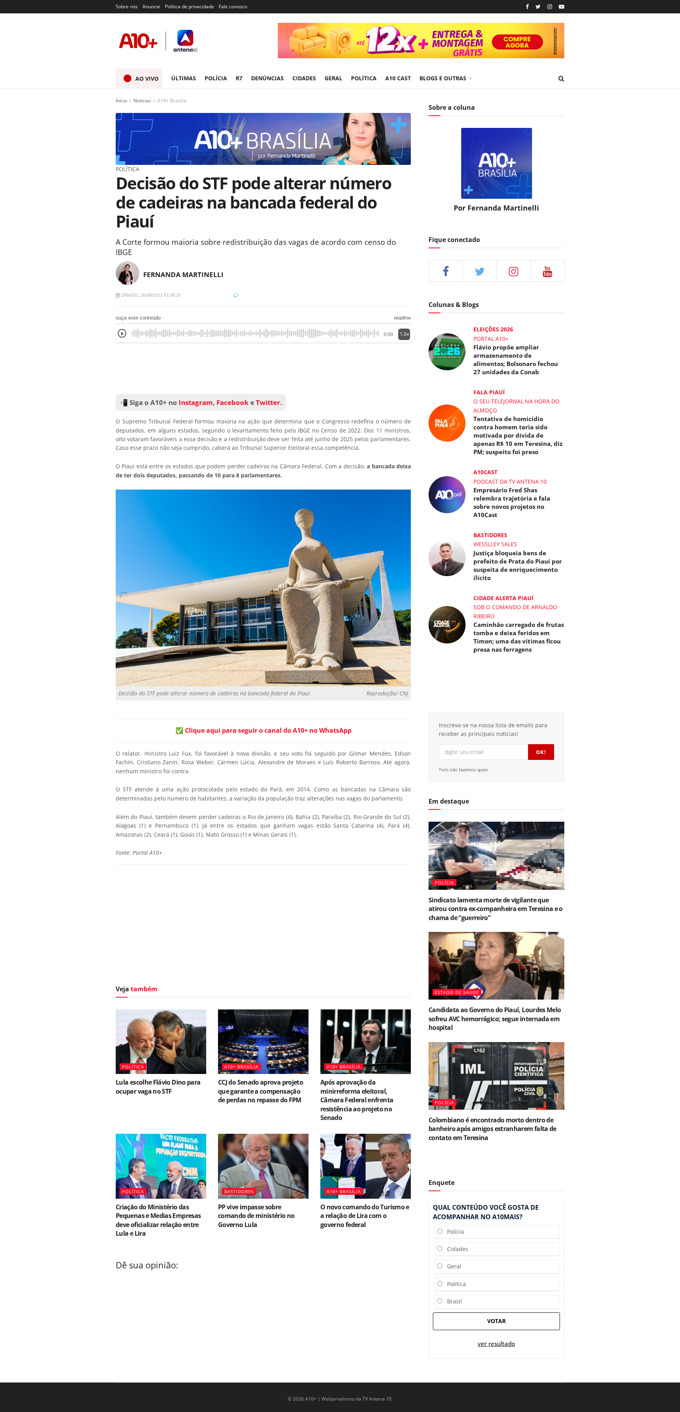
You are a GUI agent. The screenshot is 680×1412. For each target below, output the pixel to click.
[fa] (547, 271)
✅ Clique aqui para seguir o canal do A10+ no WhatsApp (263, 730)
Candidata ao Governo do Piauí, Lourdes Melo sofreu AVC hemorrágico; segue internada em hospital (495, 1018)
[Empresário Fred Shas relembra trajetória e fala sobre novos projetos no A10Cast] (447, 493)
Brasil (452, 1301)
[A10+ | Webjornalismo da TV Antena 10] (159, 41)
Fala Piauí (489, 392)
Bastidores (490, 535)
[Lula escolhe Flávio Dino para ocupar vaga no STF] (161, 1041)
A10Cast (485, 472)
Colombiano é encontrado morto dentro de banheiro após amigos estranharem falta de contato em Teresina (492, 1129)
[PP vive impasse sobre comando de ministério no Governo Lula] (263, 1166)
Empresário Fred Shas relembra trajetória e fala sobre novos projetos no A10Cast (511, 502)
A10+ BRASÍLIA (241, 1067)
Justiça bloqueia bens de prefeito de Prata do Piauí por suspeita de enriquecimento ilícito (517, 565)
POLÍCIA (216, 78)
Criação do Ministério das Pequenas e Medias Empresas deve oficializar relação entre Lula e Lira (158, 1220)
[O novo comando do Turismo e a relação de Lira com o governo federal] (365, 1166)
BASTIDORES (239, 1191)
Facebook (232, 402)
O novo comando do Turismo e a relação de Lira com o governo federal (364, 1216)
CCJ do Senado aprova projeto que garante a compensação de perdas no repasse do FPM (260, 1091)
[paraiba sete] (421, 40)
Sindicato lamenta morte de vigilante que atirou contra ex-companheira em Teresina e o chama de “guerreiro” (496, 909)
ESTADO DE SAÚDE (457, 992)
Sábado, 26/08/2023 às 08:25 (150, 295)
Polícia (453, 1231)
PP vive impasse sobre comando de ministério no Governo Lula (256, 1216)
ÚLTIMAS (183, 78)
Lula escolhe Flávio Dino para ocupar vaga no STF (158, 1086)
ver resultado (496, 1344)
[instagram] (549, 7)
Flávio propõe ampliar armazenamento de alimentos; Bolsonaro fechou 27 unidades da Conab (515, 359)
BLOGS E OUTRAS (442, 78)
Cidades (455, 1249)
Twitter (268, 402)
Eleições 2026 (493, 329)
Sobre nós (127, 6)
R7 (239, 78)
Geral (451, 1266)
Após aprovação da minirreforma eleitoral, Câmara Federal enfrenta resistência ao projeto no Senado (356, 1100)
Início (121, 100)
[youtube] (561, 7)
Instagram (195, 402)
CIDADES (304, 78)
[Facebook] (527, 7)
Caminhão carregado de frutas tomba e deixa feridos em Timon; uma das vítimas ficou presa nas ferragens (518, 637)
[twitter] (538, 7)
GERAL (333, 78)
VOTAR (496, 1321)
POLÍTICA (364, 78)
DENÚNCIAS (267, 78)
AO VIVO (147, 78)
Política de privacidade (189, 6)
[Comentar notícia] (236, 295)
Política (454, 1284)
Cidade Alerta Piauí (503, 598)
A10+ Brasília (172, 100)
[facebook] (446, 271)
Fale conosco (233, 6)
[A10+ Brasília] (263, 138)
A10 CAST (398, 78)
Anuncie (151, 6)
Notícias (142, 100)
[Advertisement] (263, 368)
